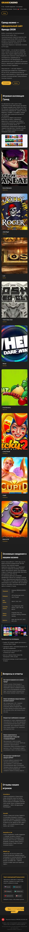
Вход (4, 13)
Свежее (15, 9)
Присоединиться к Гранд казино (16, 910)
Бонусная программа (6, 9)
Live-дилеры (19, 6)
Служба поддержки (10, 6)
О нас (2, 6)
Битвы (25, 9)
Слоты (21, 9)
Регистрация (6, 83)
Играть (16, 83)
